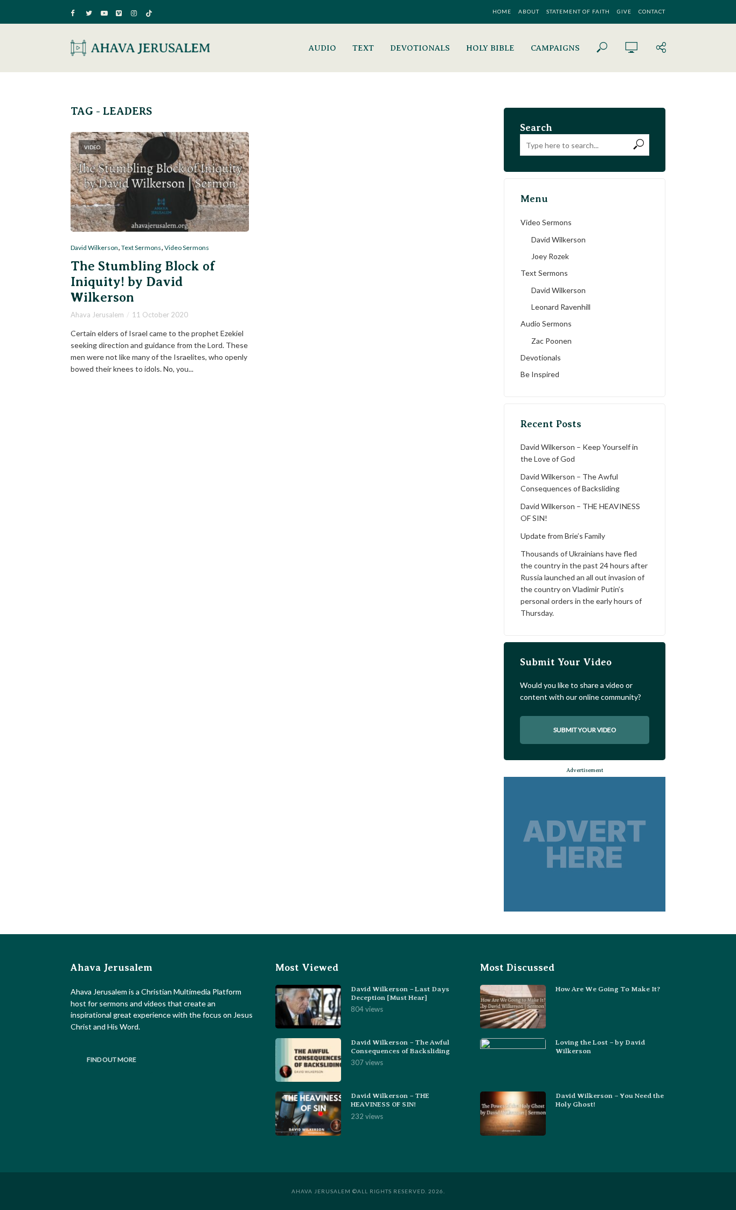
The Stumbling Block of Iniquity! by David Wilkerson (143, 281)
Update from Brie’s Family (562, 535)
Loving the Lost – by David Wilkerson (600, 1046)
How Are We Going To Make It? (608, 989)
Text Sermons (141, 248)
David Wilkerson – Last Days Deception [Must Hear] (400, 993)
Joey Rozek (550, 256)
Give (624, 11)
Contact (651, 11)
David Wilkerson (94, 248)
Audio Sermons (546, 323)
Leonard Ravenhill (561, 306)
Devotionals (420, 48)
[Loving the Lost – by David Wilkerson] (513, 1060)
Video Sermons (186, 248)
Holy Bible (490, 48)
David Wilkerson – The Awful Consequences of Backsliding (570, 482)
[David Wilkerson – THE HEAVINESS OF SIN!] (308, 1113)
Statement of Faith (578, 11)
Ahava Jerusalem (97, 314)
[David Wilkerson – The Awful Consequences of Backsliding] (308, 1060)
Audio (322, 48)
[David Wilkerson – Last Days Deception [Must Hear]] (308, 1006)
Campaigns (555, 48)
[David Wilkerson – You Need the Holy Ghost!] (513, 1113)
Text (363, 48)
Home (501, 11)
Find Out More (111, 1059)
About (528, 11)
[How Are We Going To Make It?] (513, 1006)
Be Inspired (539, 374)
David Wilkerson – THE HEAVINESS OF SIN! (580, 512)
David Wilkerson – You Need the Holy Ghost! (610, 1099)
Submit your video (584, 730)
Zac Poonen (551, 340)
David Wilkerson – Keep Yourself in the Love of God (579, 452)
